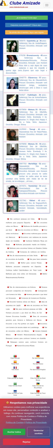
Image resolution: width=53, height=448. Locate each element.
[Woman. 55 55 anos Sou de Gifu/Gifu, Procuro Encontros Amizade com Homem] (12, 115)
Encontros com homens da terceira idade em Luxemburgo (26, 325)
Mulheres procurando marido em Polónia (30, 244)
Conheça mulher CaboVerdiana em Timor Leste (24, 270)
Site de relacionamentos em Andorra (22, 287)
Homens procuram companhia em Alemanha (26, 289)
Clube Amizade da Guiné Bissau (37, 379)
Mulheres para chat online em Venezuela (21, 274)
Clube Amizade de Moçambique (38, 386)
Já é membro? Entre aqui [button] (26, 17)
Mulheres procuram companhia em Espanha (23, 266)
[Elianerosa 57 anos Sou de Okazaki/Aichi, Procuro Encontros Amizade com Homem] (12, 83)
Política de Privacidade (36, 422)
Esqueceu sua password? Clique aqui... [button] (26, 25)
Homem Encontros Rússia (25, 345)
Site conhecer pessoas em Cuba (21, 219)
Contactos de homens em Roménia (33, 298)
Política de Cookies (15, 422)
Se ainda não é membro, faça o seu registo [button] (26, 32)
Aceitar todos (14, 432)
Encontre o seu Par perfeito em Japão (20, 324)
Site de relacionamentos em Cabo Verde (23, 255)
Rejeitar (26, 442)
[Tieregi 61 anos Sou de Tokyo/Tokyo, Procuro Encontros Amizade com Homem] (12, 135)
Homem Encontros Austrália (16, 316)
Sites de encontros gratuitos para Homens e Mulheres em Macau (26, 318)
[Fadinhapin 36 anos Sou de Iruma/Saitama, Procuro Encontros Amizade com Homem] (12, 100)
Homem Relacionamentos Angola (29, 334)
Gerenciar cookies (38, 432)
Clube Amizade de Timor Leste (37, 394)
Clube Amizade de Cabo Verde (15, 394)
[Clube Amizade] (4, 2)
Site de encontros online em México (26, 329)
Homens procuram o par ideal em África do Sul (24, 313)
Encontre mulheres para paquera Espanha (26, 220)
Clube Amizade (25, 3)
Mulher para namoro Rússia (31, 263)
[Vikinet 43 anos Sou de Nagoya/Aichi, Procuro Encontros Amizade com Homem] (12, 206)
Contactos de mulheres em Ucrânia (32, 252)
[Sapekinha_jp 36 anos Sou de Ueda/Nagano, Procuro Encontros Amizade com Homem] (12, 46)
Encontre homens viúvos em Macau (22, 302)
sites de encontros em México (27, 230)
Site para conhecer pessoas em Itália (28, 309)
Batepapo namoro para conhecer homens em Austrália (26, 338)
